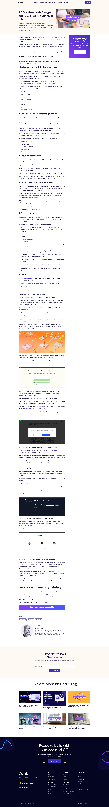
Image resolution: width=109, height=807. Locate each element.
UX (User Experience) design (26, 278)
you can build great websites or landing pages (41, 573)
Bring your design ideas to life (42, 607)
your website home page (50, 227)
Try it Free (79, 52)
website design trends (31, 128)
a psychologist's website (36, 391)
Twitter (31, 619)
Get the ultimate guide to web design (28, 245)
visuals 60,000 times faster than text (52, 229)
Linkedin (39, 619)
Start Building (54, 761)
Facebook (23, 619)
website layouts (30, 73)
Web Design (21, 9)
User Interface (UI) (24, 217)
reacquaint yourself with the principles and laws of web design (38, 83)
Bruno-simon (25, 357)
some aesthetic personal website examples (37, 355)
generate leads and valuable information (35, 408)
